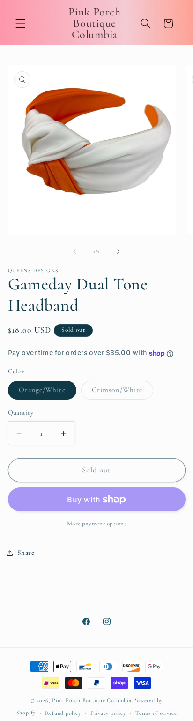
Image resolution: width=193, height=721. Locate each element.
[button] (20, 23)
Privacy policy (108, 713)
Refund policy (63, 713)
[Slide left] (75, 252)
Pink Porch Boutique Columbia (92, 700)
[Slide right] (118, 252)
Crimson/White (122, 392)
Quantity (21, 413)
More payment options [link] (96, 523)
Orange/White (47, 392)
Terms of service (156, 713)
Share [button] (26, 552)
